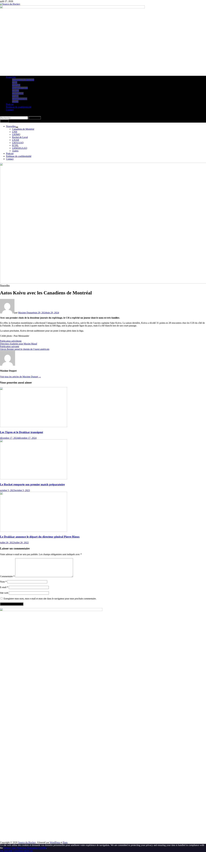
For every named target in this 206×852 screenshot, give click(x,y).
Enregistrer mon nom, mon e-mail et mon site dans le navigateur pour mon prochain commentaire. (50, 598)
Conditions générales (23, 850)
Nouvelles (11, 77)
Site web (4, 593)
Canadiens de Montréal (23, 80)
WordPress (55, 842)
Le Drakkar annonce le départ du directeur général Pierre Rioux (40, 536)
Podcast (9, 104)
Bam (65, 842)
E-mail (4, 587)
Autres (15, 101)
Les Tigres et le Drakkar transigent (21, 432)
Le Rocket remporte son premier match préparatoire (32, 484)
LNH (14, 82)
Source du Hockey (27, 842)
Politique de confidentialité (18, 107)
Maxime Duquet (26, 312)
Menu (5, 121)
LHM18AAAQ (19, 99)
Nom (3, 581)
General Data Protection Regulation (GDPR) (24, 848)
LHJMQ (16, 85)
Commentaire (7, 576)
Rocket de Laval (20, 88)
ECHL (15, 96)
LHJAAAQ (18, 93)
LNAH (15, 90)
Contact (9, 109)
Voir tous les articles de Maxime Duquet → (20, 376)
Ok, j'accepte (6, 850)
